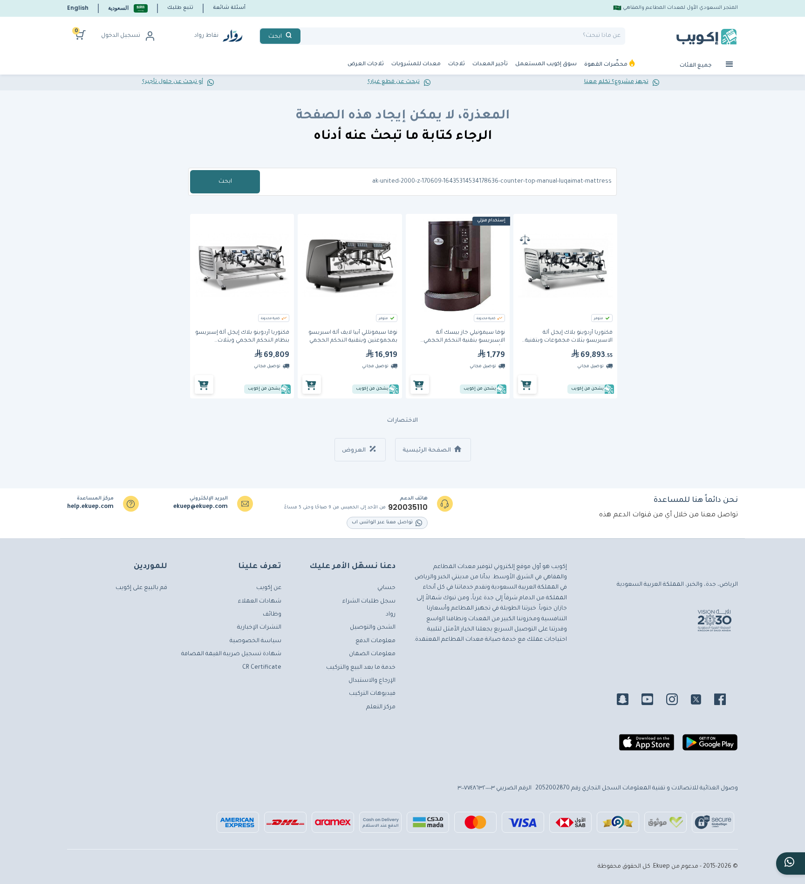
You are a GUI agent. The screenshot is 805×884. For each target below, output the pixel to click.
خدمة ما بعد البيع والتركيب (361, 668)
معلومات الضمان (372, 654)
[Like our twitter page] (701, 700)
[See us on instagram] (677, 700)
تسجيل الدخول (120, 36)
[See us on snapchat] (628, 700)
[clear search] (304, 36)
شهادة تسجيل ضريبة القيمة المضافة (231, 654)
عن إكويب (268, 588)
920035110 (408, 507)
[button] (128, 8)
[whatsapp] (790, 863)
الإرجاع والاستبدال (372, 681)
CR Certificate (261, 668)
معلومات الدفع (375, 641)
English (78, 8)
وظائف (272, 614)
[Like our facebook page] (725, 700)
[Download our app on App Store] (647, 746)
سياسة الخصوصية (255, 641)
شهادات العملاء (259, 601)
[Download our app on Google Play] (710, 746)
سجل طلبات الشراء (369, 601)
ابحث (225, 181)
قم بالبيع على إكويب (141, 588)
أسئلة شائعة (229, 8)
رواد (391, 614)
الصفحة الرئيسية (427, 450)
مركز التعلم (381, 707)
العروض (354, 450)
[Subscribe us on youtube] (653, 700)
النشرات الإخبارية (259, 627)
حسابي (386, 588)
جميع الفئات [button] (696, 66)
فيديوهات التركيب (372, 694)
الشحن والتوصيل (373, 627)
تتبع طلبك (180, 8)
